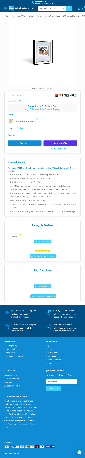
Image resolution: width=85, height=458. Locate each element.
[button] (79, 452)
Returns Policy (10, 349)
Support (49, 363)
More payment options (60, 148)
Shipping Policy (10, 345)
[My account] (79, 8)
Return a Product (53, 360)
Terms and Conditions (13, 356)
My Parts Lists (52, 356)
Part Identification (11, 378)
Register (49, 349)
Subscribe (54, 388)
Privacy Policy (9, 352)
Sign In (49, 345)
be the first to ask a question (43, 296)
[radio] (23, 121)
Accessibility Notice (12, 386)
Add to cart (24, 143)
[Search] (69, 8)
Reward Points (52, 352)
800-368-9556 (40, 1)
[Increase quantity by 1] (28, 135)
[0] (83, 8)
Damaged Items (10, 375)
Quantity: (12, 135)
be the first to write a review (42, 256)
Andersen (66, 95)
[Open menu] (5, 8)
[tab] (42, 241)
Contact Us (9, 382)
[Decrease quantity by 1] (19, 135)
